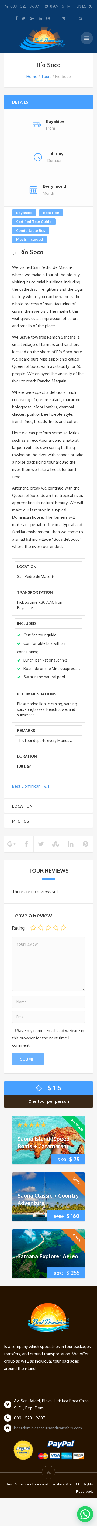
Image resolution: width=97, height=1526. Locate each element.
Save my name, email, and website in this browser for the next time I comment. (48, 1038)
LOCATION (22, 806)
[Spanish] (81, 6)
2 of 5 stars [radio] (40, 927)
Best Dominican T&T (31, 786)
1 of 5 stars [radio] (33, 927)
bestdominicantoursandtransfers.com (48, 1428)
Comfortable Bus (30, 230)
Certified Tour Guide (33, 221)
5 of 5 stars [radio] (63, 927)
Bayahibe (24, 212)
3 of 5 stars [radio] (48, 927)
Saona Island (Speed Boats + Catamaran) (44, 1142)
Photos (20, 821)
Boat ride (51, 212)
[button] (85, 1514)
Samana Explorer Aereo (48, 1256)
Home (31, 76)
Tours (46, 76)
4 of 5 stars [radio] (56, 927)
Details (20, 102)
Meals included (29, 239)
